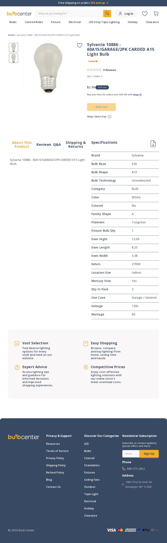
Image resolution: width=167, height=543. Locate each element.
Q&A (57, 144)
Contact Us (53, 487)
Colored (89, 458)
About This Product (22, 144)
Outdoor (90, 487)
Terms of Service (57, 451)
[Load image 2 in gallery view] (13, 58)
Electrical (90, 501)
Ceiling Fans (92, 479)
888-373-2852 (136, 469)
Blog (49, 479)
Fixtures (89, 472)
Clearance (90, 515)
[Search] (107, 13)
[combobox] (73, 13)
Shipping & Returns (76, 144)
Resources (53, 444)
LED (86, 444)
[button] (155, 13)
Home (11, 34)
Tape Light (91, 494)
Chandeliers (92, 465)
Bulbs (87, 451)
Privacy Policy (55, 458)
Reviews (43, 144)
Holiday (89, 508)
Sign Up (149, 453)
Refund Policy (55, 472)
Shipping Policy (56, 465)
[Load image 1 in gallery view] (13, 47)
